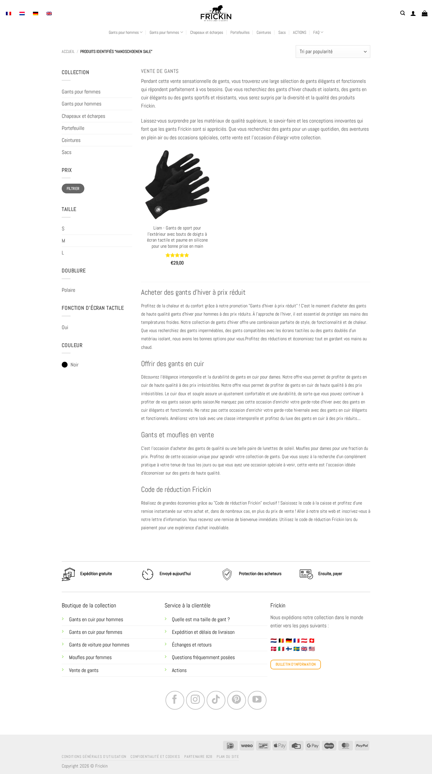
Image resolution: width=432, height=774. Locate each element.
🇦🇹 (304, 640)
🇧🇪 (281, 640)
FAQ (316, 32)
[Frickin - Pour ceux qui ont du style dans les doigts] (216, 13)
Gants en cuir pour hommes (96, 619)
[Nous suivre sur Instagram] (195, 700)
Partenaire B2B (198, 756)
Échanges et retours (192, 644)
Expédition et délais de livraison (203, 632)
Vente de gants (83, 670)
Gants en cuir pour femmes (95, 632)
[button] (402, 13)
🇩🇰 (273, 649)
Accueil (68, 51)
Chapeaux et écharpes (206, 32)
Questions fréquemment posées (203, 657)
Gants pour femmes (164, 32)
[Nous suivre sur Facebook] (174, 700)
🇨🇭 (312, 640)
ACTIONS (299, 32)
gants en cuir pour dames (258, 377)
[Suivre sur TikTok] (216, 700)
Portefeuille (73, 128)
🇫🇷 (296, 640)
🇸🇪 (296, 649)
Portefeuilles (240, 32)
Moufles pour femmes (90, 657)
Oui (65, 327)
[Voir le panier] (425, 13)
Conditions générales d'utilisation (94, 756)
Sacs (282, 32)
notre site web (322, 511)
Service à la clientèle (187, 605)
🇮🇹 (281, 649)
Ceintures (264, 32)
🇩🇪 (289, 640)
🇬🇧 (304, 649)
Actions (179, 670)
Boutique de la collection (89, 605)
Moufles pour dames (313, 448)
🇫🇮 (289, 649)
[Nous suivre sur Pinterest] (236, 700)
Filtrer (73, 188)
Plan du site (228, 756)
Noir (74, 364)
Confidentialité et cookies (155, 756)
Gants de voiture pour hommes (99, 644)
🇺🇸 (312, 649)
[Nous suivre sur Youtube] (257, 700)
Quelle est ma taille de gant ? (201, 619)
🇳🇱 (273, 640)
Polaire (68, 290)
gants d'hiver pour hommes (194, 314)
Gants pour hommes (124, 32)
